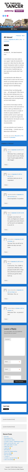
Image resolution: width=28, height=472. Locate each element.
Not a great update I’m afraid (10, 444)
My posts (17, 135)
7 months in (6, 456)
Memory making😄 (8, 453)
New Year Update (8, 454)
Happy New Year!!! (8, 446)
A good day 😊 (7, 448)
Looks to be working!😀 (9, 459)
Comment (7, 339)
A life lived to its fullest (9, 439)
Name (6, 361)
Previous (18, 35)
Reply (6, 164)
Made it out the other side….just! (11, 443)
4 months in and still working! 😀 (11, 458)
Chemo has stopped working (10, 451)
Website (7, 377)
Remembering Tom (8, 438)
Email (6, 369)
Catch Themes (20, 469)
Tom (21, 39)
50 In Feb (6, 436)
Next (24, 35)
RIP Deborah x (7, 449)
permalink (12, 137)
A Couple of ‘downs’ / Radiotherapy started (13, 441)
